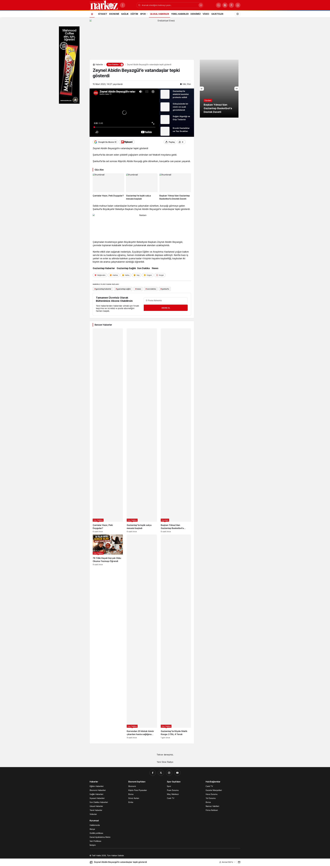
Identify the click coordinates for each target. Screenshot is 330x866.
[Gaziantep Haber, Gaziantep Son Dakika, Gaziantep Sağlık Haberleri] (104, 5)
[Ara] (218, 5)
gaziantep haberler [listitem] (102, 289)
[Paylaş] (238, 862)
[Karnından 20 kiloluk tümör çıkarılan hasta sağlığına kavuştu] (142, 636)
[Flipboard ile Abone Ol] (127, 142)
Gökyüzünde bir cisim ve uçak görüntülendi (180, 107)
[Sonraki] (236, 89)
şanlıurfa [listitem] (164, 289)
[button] (225, 5)
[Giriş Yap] (231, 5)
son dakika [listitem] (151, 289)
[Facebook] (153, 773)
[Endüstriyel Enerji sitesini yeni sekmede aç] (165, 38)
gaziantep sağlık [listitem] (123, 289)
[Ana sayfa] (92, 14)
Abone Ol (166, 308)
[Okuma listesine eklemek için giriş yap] (189, 142)
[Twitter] (161, 773)
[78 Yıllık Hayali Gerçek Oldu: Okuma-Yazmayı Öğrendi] (108, 636)
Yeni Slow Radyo (165, 762)
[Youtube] (177, 773)
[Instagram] (169, 773)
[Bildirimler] (237, 5)
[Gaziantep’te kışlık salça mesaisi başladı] (142, 186)
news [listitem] (138, 289)
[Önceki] (202, 89)
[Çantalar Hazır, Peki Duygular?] (108, 186)
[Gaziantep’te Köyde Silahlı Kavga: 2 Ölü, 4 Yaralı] (176, 636)
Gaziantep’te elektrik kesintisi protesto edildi (181, 94)
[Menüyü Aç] (122, 5)
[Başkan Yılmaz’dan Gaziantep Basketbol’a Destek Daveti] (175, 186)
